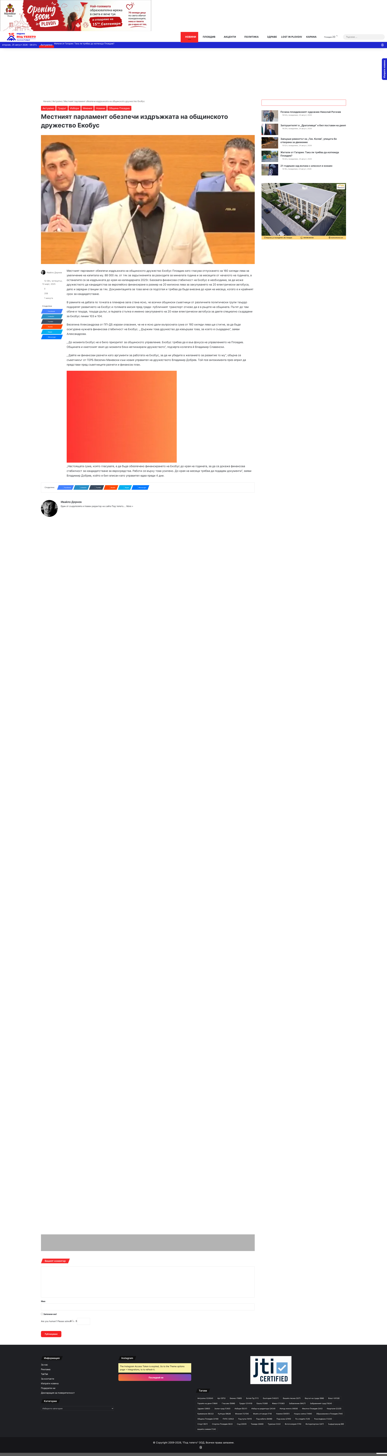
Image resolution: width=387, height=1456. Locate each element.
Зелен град (222, 1408)
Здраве (271, 36)
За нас (44, 1364)
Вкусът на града (314, 1398)
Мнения (87, 108)
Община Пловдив (119, 108)
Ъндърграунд (336, 1424)
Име (43, 1301)
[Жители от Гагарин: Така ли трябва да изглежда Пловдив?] (270, 156)
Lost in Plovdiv (291, 36)
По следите (302, 1419)
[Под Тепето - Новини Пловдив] (21, 37)
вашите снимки (206, 1429)
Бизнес (236, 1398)
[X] (70, 511)
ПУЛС (228, 1419)
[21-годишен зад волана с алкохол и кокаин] (270, 169)
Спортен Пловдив (222, 1424)
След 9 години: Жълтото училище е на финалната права (83, 43)
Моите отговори (262, 1414)
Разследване (323, 1419)
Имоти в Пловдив (312, 1408)
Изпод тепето (289, 1408)
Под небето (264, 1419)
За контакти (47, 1378)
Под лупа (245, 1419)
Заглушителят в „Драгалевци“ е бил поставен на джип (313, 125)
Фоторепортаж (315, 1424)
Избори (74, 108)
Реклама (45, 1369)
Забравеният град (321, 1403)
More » (129, 506)
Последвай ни (155, 1377)
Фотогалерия (293, 1424)
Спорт (202, 1424)
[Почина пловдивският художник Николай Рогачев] (270, 116)
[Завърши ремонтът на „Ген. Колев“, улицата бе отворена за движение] (270, 143)
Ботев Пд (252, 1398)
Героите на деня (207, 1403)
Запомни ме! (50, 1314)
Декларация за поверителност (58, 1393)
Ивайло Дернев (54, 272)
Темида (257, 1424)
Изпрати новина (50, 1383)
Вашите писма (292, 1398)
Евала (262, 1403)
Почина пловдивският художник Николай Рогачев (310, 111)
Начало (47, 101)
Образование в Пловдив (329, 1414)
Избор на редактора (263, 1408)
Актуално (57, 101)
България (271, 1398)
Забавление (297, 1403)
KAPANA (311, 36)
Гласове (228, 1403)
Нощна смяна (303, 1414)
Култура (224, 1414)
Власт (334, 1398)
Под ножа (283, 1419)
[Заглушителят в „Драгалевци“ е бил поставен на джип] (270, 129)
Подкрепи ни (48, 1388)
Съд (242, 1424)
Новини (190, 36)
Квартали (334, 1408)
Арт (221, 1398)
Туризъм (274, 1424)
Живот (278, 1403)
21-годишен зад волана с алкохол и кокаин (306, 165)
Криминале (205, 1414)
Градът (62, 108)
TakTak (44, 1374)
